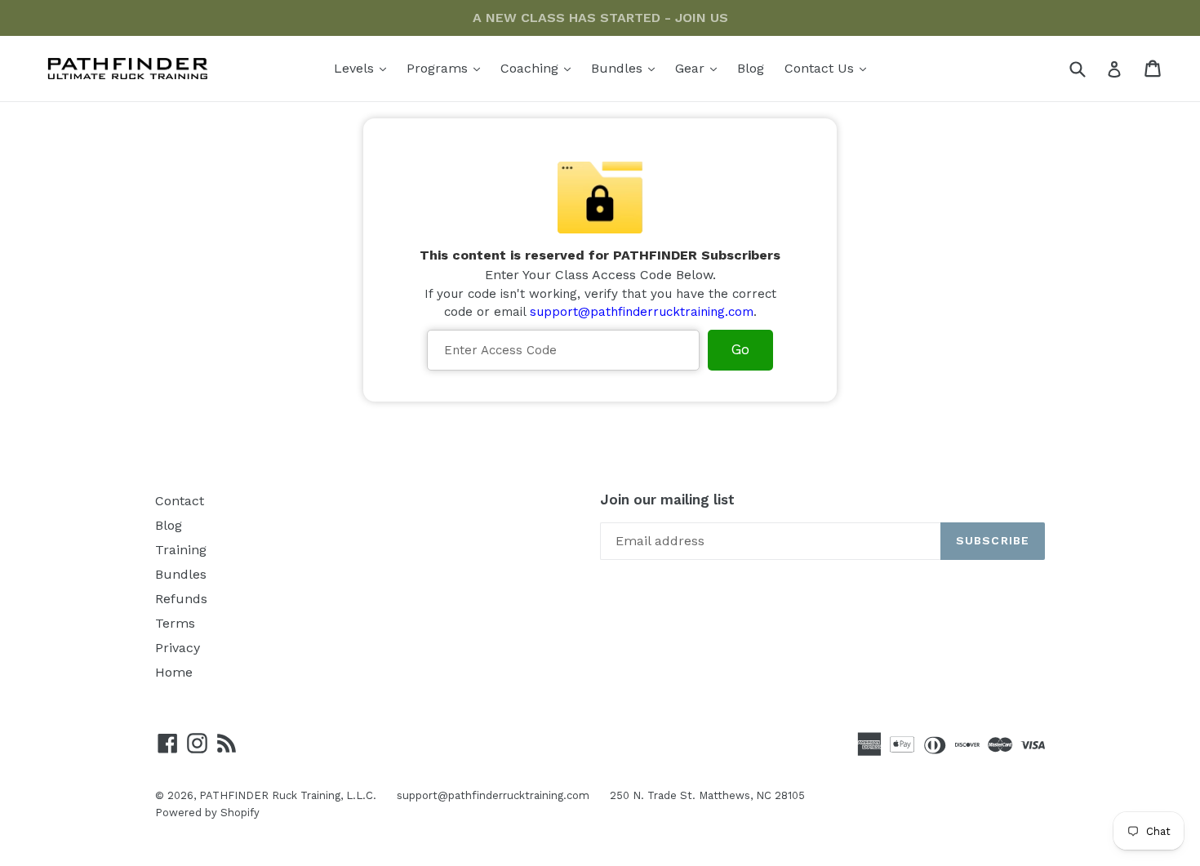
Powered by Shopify (207, 812)
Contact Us (829, 68)
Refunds (181, 598)
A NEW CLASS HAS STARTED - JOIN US (600, 17)
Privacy (177, 647)
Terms (175, 623)
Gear (700, 68)
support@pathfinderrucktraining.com (641, 311)
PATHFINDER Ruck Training (269, 795)
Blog (750, 68)
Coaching (539, 68)
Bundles (627, 68)
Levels (364, 68)
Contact (179, 500)
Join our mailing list (667, 499)
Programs (447, 68)
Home (174, 672)
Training (181, 549)
